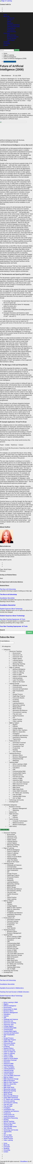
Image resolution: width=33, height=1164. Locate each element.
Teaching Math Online (19, 796)
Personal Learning (18, 744)
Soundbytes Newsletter (7, 598)
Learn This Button (17, 680)
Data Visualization (18, 691)
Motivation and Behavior (19, 710)
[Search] (0, 48)
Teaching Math (13, 762)
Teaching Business (15, 753)
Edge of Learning (14, 667)
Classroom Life (17, 655)
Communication (17, 687)
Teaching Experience (13, 25)
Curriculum (7, 33)
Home (5, 14)
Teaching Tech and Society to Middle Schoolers (14, 992)
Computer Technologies (19, 821)
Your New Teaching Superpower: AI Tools (12, 619)
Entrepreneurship (17, 759)
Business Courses (12, 37)
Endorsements (11, 31)
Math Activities (11, 35)
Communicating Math (19, 771)
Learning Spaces (17, 660)
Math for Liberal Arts (18, 732)
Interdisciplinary (17, 678)
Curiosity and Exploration (20, 689)
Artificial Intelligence (10, 61)
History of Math (17, 778)
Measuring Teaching (18, 664)
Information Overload (19, 743)
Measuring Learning (18, 705)
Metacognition (16, 707)
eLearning (15, 700)
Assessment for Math (19, 766)
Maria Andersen (6, 75)
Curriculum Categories (10, 805)
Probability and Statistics (20, 735)
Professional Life (14, 741)
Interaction (15, 701)
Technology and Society (16, 800)
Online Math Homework (19, 791)
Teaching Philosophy (13, 26)
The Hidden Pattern (6, 358)
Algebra (14, 725)
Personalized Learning (19, 712)
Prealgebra (15, 734)
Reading (15, 750)
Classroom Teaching (15, 651)
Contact (6, 45)
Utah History (11, 40)
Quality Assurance (18, 716)
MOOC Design (16, 708)
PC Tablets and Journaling (20, 793)
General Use (13, 812)
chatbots (5, 241)
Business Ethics (17, 755)
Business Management (19, 757)
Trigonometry (16, 739)
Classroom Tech (17, 657)
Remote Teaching (17, 666)
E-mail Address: (5, 641)
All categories (6, 646)
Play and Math (16, 794)
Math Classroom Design (20, 784)
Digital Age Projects (18, 696)
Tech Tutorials (16, 751)
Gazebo (2, 407)
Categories (7, 649)
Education (10, 23)
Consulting (7, 43)
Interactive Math (17, 780)
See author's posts (6, 560)
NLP (5, 224)
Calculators (16, 768)
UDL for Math (16, 798)
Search (2, 630)
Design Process (17, 694)
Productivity (16, 748)
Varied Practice (17, 719)
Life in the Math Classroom (20, 782)
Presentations (11, 28)
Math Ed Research (18, 785)
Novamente (3, 117)
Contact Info (11, 18)
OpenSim (28, 435)
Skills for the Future (18, 682)
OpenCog (11, 283)
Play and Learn (17, 714)
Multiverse (26, 433)
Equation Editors (17, 775)
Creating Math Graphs (19, 773)
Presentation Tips (18, 746)
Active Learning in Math (19, 764)
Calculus (15, 726)
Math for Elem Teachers (19, 730)
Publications (11, 30)
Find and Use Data (18, 777)
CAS (13, 769)
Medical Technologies (19, 824)
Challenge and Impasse (19, 685)
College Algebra (17, 728)
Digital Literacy (17, 658)
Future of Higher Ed (18, 671)
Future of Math (17, 674)
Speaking (6, 42)
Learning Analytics (18, 703)
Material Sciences (18, 823)
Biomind (12, 117)
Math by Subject (14, 723)
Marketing (15, 760)
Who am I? (10, 20)
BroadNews (24, 1161)
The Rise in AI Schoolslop (8, 589)
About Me (7, 16)
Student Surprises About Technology (11, 609)
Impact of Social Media (19, 676)
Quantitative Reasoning (19, 737)
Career (9, 21)
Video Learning (17, 721)
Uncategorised (13, 802)
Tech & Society (11, 38)
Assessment (16, 653)
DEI (13, 692)
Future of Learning (18, 673)
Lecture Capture (17, 662)
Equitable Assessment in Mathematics (12, 988)
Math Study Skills (17, 789)
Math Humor (16, 787)
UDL (13, 717)
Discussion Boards (18, 698)
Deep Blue (3, 160)
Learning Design (14, 683)
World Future (7, 569)
